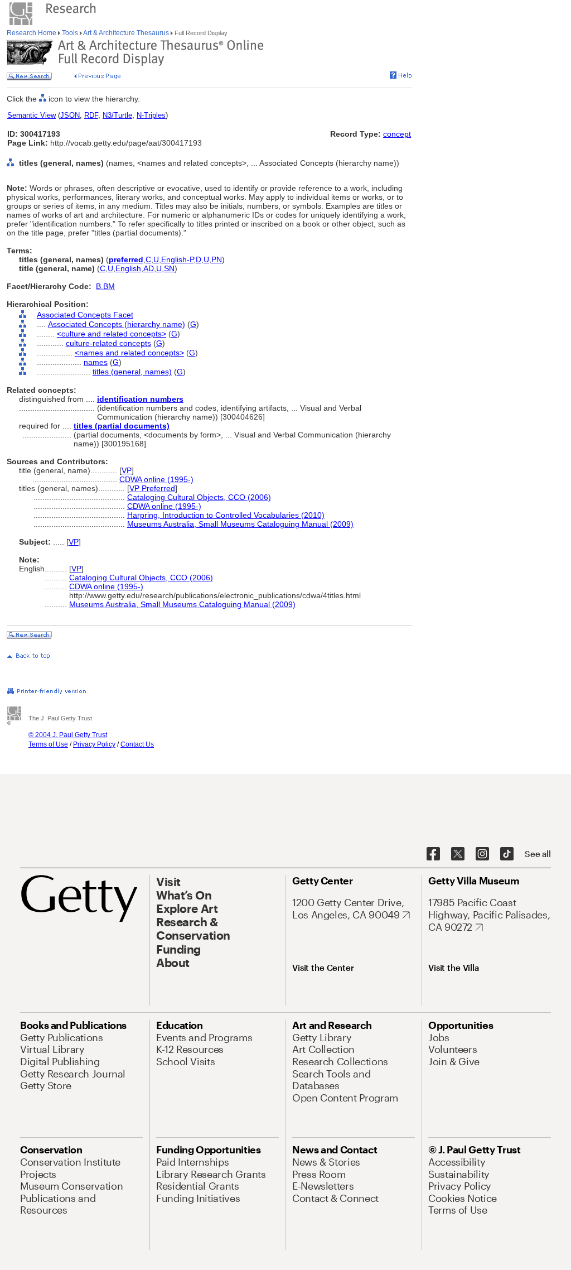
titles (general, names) (132, 371)
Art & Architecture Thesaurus (126, 33)
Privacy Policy (94, 744)
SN (169, 268)
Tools (70, 33)
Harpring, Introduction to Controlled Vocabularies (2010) (226, 515)
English (128, 268)
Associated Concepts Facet (85, 314)
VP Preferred (152, 488)
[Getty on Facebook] (433, 854)
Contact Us (137, 744)
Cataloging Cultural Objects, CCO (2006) (199, 497)
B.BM (105, 286)
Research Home (32, 33)
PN (216, 259)
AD (148, 268)
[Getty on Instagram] (482, 854)
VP (127, 470)
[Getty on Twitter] (457, 854)
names (96, 362)
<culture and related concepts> (111, 333)
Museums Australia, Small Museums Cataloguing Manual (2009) (240, 523)
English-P (177, 259)
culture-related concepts (108, 343)
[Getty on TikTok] (507, 854)
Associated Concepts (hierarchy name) (116, 324)
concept (397, 133)
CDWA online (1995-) (156, 479)
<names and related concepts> (129, 352)
